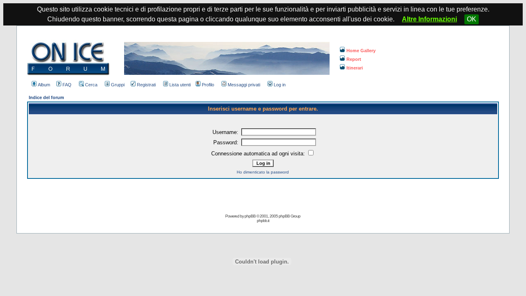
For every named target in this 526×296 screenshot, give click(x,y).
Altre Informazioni (429, 19)
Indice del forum (46, 97)
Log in (280, 84)
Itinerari (354, 67)
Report (353, 59)
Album (44, 84)
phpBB (250, 216)
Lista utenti (180, 84)
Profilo (208, 84)
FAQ (67, 84)
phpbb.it (263, 220)
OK (471, 19)
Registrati (146, 84)
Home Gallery (361, 50)
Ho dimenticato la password (263, 172)
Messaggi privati (244, 84)
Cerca (91, 84)
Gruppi (118, 84)
